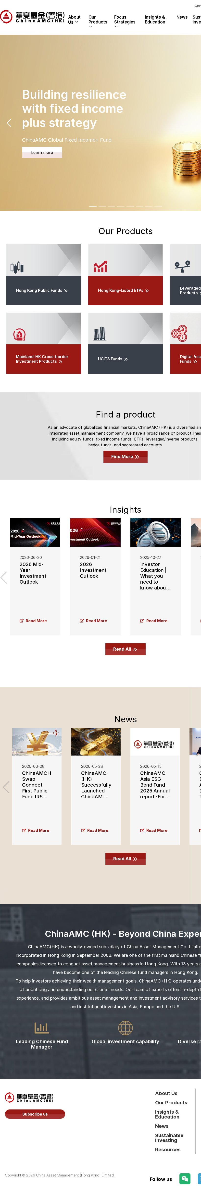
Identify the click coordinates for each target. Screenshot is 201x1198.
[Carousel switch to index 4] (121, 206)
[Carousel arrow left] (9, 122)
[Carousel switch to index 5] (130, 206)
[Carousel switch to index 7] (148, 206)
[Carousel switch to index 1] (93, 206)
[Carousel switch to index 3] (111, 206)
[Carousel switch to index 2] (102, 206)
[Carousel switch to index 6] (139, 206)
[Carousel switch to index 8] (158, 206)
